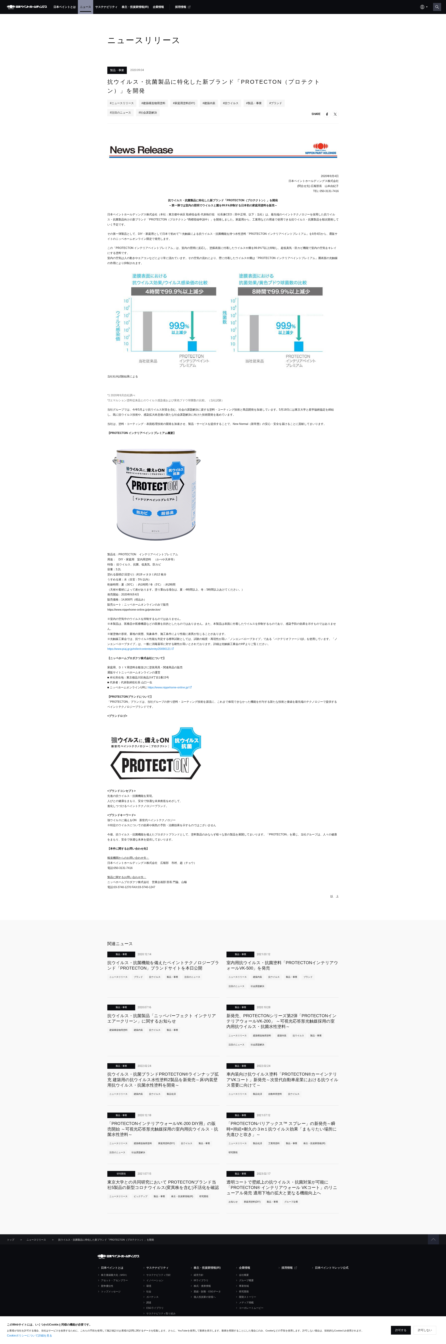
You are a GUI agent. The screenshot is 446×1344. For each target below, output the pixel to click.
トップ (10, 1239)
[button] (433, 1239)
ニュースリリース (36, 1239)
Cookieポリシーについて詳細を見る (29, 1335)
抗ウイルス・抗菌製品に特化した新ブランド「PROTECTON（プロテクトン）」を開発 (106, 1239)
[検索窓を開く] (437, 7)
